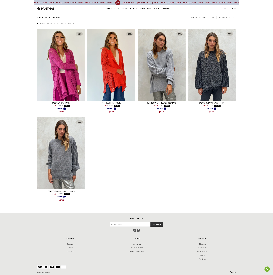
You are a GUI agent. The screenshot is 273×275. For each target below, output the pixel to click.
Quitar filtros (71, 23)
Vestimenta (107, 8)
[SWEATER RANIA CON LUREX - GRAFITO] (61, 153)
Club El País (202, 259)
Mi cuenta (202, 244)
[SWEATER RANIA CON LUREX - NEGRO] (212, 65)
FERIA (149, 8)
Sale (135, 8)
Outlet (142, 8)
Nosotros (70, 244)
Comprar (70, 99)
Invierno (166, 8)
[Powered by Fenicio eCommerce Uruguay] (232, 272)
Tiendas (70, 248)
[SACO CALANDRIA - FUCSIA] (61, 65)
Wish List (202, 255)
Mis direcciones (202, 251)
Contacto (70, 251)
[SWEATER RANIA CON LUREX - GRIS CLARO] (162, 65)
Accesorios (126, 8)
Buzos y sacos (60, 23)
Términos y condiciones (136, 251)
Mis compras (202, 248)
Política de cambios (136, 248)
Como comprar (136, 244)
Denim (116, 8)
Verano (157, 8)
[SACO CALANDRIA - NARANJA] (111, 65)
